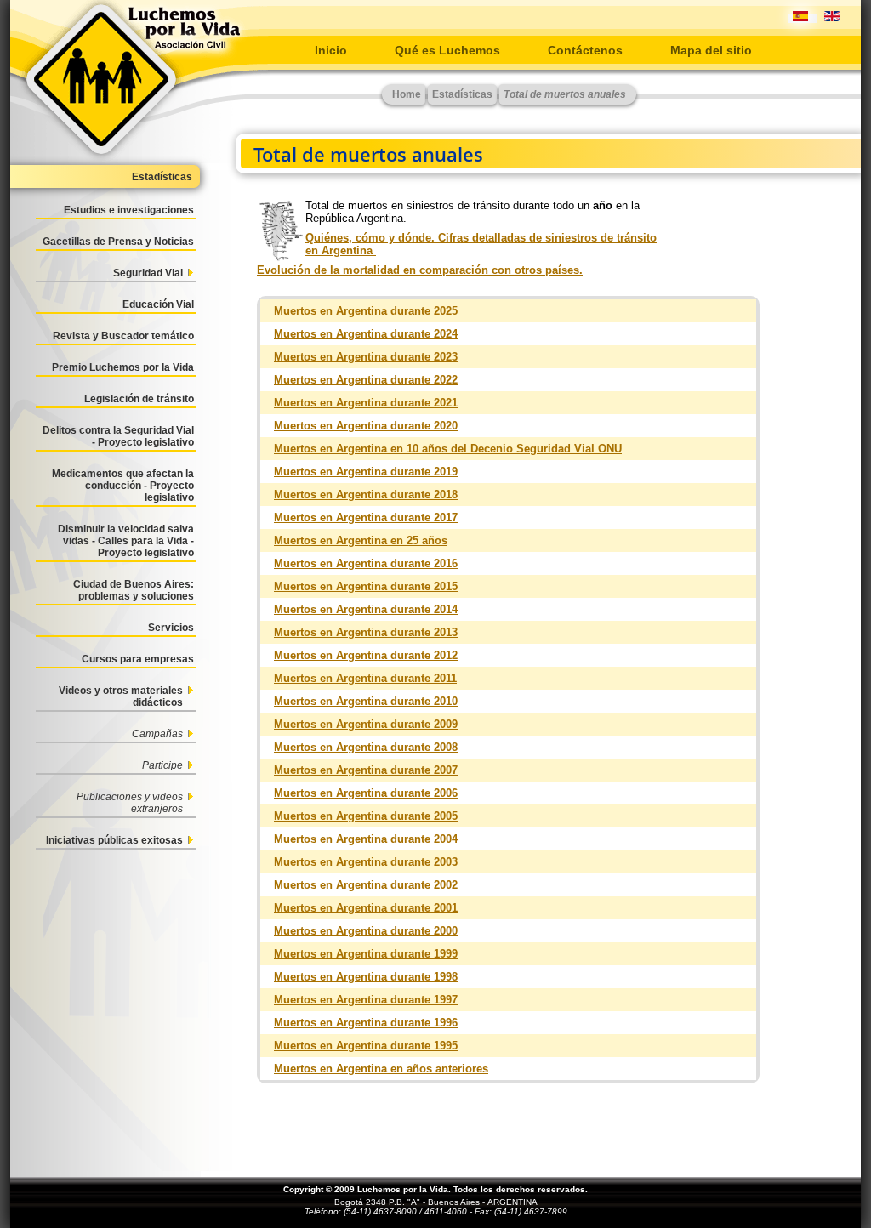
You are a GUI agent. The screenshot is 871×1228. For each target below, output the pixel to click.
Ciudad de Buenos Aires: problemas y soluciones (133, 590)
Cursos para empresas (138, 659)
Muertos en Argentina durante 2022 (366, 379)
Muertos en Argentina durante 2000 (366, 930)
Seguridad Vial (148, 273)
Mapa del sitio (711, 50)
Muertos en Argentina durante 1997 (366, 999)
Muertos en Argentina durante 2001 (366, 907)
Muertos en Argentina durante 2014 (366, 609)
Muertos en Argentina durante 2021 (366, 402)
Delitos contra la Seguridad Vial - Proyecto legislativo (118, 436)
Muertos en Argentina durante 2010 (366, 701)
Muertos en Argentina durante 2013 (366, 632)
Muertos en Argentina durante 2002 (366, 884)
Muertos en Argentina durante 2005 (366, 816)
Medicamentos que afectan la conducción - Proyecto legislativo (123, 485)
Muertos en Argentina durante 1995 (366, 1045)
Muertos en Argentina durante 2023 (366, 356)
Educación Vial (158, 304)
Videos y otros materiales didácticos (121, 696)
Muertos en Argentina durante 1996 (366, 1022)
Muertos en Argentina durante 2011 (365, 678)
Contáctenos (585, 50)
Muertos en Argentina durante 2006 (366, 793)
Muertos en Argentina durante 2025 (366, 310)
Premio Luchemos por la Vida (123, 367)
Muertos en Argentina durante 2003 (366, 862)
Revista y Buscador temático (123, 336)
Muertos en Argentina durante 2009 (366, 724)
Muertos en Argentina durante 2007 (366, 770)
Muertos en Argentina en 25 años (360, 540)
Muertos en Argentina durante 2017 (366, 517)
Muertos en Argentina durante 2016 (366, 563)
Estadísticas (162, 177)
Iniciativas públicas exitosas (114, 840)
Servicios (171, 628)
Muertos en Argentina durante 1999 (366, 953)
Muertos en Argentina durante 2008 (366, 747)
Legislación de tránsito (139, 399)
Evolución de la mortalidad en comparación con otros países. (420, 270)
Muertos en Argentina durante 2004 (366, 839)
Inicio (331, 50)
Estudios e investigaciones (129, 210)
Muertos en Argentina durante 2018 (366, 494)
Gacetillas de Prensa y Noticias (118, 241)
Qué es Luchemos (447, 50)
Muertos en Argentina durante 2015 (366, 586)
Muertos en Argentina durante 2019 (366, 471)
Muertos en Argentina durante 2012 (366, 655)
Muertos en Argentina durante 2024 (366, 333)
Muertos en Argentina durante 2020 (366, 425)
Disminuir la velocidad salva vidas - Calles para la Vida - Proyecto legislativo (126, 541)
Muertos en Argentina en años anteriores (381, 1068)
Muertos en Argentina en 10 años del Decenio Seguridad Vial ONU (448, 448)
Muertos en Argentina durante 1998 (366, 976)
